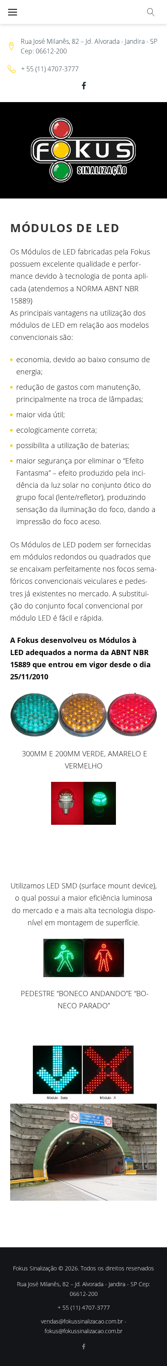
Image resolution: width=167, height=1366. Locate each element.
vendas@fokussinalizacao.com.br (82, 1321)
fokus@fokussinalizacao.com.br (83, 1331)
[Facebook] (83, 86)
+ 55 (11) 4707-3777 (50, 68)
